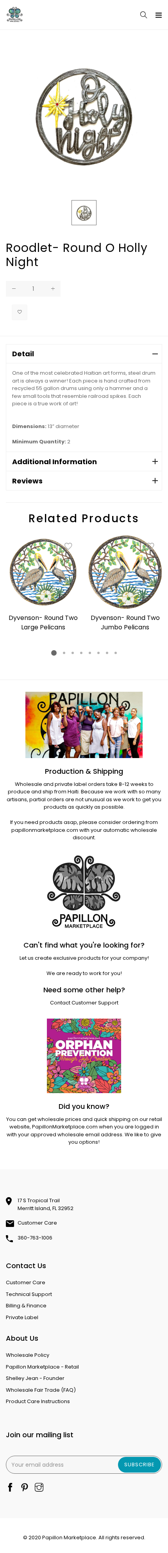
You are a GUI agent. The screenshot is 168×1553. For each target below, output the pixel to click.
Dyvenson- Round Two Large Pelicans (43, 622)
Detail (23, 354)
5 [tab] (90, 653)
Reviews (27, 481)
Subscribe (139, 1464)
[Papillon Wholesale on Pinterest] (24, 1488)
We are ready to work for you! (84, 973)
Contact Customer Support (84, 1002)
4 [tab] (81, 653)
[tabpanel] (43, 584)
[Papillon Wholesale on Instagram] (39, 1488)
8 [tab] (115, 653)
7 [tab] (107, 653)
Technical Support (29, 1294)
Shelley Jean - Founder (35, 1378)
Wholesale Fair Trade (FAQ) (41, 1390)
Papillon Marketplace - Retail (42, 1367)
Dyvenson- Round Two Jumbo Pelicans (125, 622)
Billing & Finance (26, 1305)
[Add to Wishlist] (19, 312)
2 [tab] (64, 653)
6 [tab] (98, 653)
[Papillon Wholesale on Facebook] (10, 1488)
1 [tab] (54, 653)
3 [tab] (72, 653)
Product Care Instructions (38, 1401)
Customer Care (37, 1223)
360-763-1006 (35, 1237)
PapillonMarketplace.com (65, 1126)
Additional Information (54, 462)
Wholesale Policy (27, 1355)
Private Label (22, 1317)
